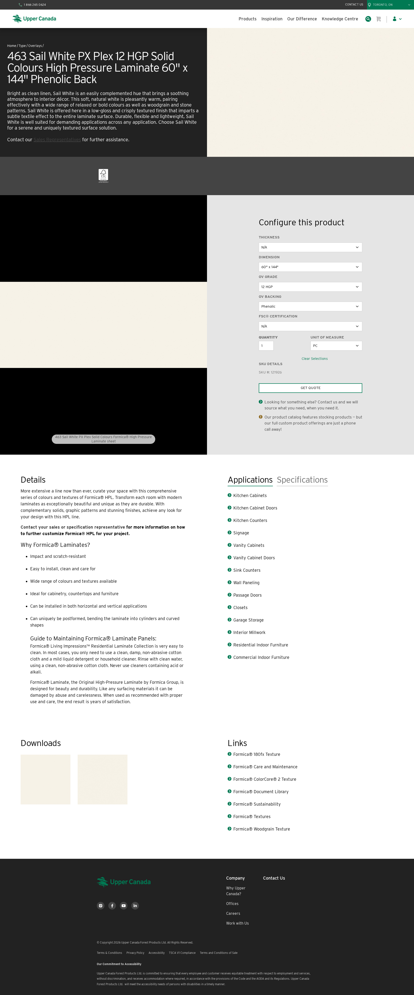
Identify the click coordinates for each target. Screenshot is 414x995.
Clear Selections (315, 358)
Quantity (268, 337)
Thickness (269, 237)
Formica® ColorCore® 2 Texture (264, 779)
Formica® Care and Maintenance (265, 766)
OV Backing (270, 296)
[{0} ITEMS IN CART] (379, 19)
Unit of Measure (327, 337)
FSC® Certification (278, 316)
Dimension (269, 257)
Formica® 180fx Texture (256, 754)
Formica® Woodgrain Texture (261, 828)
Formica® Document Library (261, 791)
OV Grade (268, 277)
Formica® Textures (251, 816)
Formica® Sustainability (257, 804)
